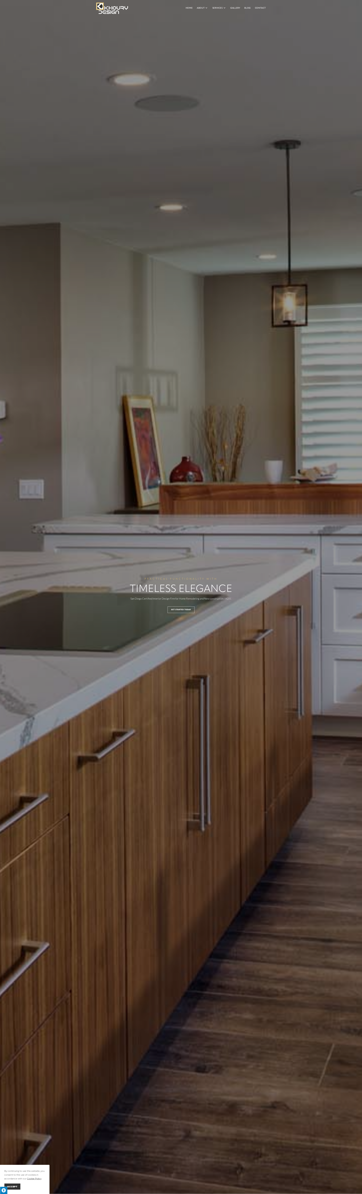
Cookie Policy (34, 1178)
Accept (12, 1186)
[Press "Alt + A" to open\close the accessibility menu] (3, 1190)
